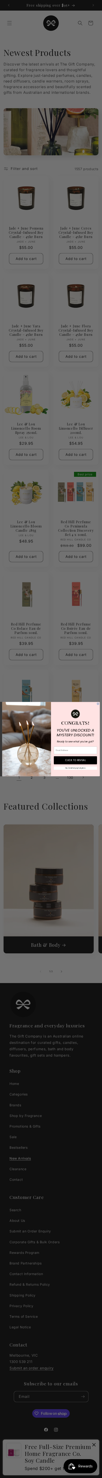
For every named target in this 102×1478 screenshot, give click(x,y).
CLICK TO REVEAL (75, 760)
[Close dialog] (98, 703)
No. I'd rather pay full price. (75, 768)
